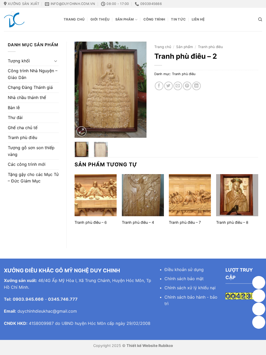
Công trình (154, 19)
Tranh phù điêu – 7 (185, 222)
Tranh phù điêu (22, 137)
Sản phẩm (124, 19)
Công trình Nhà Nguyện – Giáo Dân (32, 74)
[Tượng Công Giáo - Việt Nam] (30, 19)
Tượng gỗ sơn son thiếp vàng (31, 151)
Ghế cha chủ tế (22, 127)
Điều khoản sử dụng (184, 269)
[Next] (138, 89)
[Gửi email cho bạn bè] (178, 86)
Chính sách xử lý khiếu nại (190, 287)
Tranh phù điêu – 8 (232, 222)
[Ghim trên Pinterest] (187, 86)
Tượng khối (19, 60)
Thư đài (15, 117)
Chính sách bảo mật (184, 278)
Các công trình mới (26, 164)
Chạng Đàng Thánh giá (30, 87)
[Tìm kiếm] (260, 19)
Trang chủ (74, 19)
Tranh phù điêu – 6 (91, 222)
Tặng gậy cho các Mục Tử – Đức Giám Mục (33, 178)
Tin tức (178, 19)
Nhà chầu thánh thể (27, 97)
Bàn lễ (14, 107)
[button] (81, 131)
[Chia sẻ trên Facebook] (159, 86)
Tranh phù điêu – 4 (138, 222)
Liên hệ (198, 19)
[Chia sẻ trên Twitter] (168, 86)
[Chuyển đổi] (55, 61)
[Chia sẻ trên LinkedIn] (196, 86)
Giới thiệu (100, 19)
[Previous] (82, 89)
